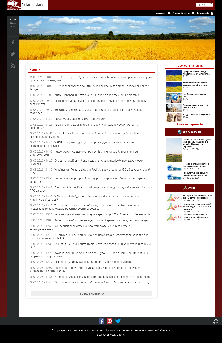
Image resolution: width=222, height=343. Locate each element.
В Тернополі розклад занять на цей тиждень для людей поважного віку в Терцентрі (89, 87)
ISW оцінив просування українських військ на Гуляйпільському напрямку (101, 282)
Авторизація (203, 13)
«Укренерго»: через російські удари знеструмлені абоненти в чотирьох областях (87, 179)
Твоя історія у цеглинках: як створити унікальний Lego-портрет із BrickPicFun (84, 126)
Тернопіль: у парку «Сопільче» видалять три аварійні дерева (93, 262)
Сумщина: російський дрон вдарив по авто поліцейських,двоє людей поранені (86, 162)
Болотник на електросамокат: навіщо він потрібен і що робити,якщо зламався (85, 111)
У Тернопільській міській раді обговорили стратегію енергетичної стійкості (103, 277)
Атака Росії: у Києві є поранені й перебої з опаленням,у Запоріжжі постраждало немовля (84, 135)
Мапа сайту (161, 13)
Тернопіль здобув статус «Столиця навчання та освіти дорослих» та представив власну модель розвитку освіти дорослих (86, 207)
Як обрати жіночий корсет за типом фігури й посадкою (197, 196)
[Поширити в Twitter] (118, 321)
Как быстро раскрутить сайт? (194, 95)
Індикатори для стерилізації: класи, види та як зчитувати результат (197, 206)
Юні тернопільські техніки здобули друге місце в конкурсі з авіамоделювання (79, 227)
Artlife (191, 187)
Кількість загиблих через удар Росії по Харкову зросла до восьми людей (101, 220)
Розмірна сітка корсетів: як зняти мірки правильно (196, 165)
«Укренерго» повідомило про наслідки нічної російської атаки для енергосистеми (84, 153)
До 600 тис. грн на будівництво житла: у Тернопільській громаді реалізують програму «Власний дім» (91, 78)
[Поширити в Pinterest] (109, 321)
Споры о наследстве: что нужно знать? (195, 106)
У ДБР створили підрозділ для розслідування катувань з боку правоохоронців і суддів (81, 144)
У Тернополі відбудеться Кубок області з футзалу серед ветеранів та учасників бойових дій (86, 197)
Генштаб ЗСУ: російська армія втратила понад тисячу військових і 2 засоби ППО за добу (91, 188)
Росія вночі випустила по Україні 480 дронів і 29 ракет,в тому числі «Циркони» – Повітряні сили (85, 269)
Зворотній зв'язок (182, 13)
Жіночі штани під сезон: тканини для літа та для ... (196, 83)
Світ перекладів (191, 131)
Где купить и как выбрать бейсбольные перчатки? (196, 174)
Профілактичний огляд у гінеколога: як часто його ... (196, 72)
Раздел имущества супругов (197, 114)
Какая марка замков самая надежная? (79, 119)
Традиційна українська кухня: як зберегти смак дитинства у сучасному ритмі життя (87, 102)
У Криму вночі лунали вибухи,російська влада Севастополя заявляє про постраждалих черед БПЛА (88, 236)
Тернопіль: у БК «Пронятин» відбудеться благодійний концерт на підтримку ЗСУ (90, 245)
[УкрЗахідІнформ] (14, 5)
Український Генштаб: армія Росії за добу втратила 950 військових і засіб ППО (89, 171)
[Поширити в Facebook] (101, 321)
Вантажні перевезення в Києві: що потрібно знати (195, 215)
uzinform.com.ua (110, 330)
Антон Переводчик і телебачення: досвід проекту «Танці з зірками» (97, 95)
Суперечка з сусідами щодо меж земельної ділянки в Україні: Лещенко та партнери (197, 143)
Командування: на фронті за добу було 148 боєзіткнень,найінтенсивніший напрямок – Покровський (89, 254)
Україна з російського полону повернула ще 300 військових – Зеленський (102, 214)
